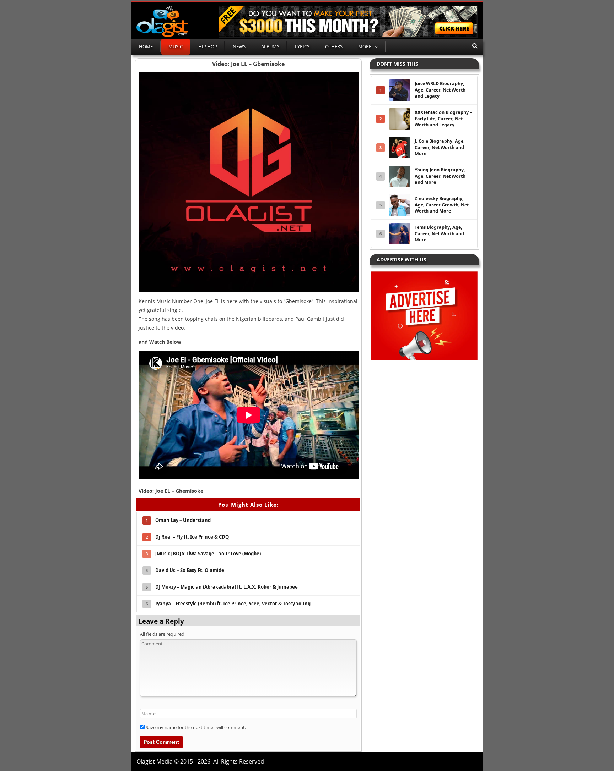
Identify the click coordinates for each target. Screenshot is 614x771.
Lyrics (302, 46)
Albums (270, 46)
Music (175, 46)
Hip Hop (207, 46)
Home (146, 46)
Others (334, 46)
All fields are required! (162, 634)
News (239, 46)
